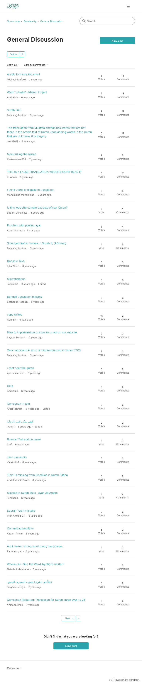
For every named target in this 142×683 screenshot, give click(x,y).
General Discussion (51, 21)
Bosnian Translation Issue (24, 439)
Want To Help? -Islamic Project (27, 92)
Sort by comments (35, 65)
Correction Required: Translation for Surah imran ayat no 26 (46, 599)
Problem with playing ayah (24, 225)
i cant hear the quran (20, 368)
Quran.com (13, 21)
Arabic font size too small (23, 74)
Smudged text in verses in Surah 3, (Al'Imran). (37, 243)
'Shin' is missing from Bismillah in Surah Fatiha (37, 475)
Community (29, 21)
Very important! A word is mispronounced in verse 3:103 (44, 350)
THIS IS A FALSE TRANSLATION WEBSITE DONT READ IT (44, 172)
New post (117, 40)
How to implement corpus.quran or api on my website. (42, 332)
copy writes (14, 314)
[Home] (13, 6)
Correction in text (18, 403)
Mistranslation (16, 279)
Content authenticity (20, 528)
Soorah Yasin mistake (21, 510)
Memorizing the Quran (21, 154)
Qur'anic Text (15, 261)
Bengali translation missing (24, 296)
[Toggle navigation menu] (128, 7)
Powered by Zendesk (126, 679)
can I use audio (17, 457)
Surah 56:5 (14, 110)
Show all (12, 65)
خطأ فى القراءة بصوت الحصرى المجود (29, 582)
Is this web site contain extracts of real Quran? (37, 207)
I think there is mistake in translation (30, 189)
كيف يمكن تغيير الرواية (20, 421)
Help (10, 386)
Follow (13, 54)
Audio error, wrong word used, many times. (35, 546)
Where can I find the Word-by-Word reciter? (35, 564)
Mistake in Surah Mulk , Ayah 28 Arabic (32, 493)
